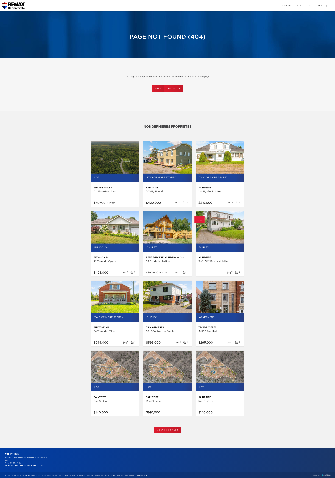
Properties (287, 6)
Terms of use (122, 475)
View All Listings (167, 430)
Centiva (326, 475)
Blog (299, 6)
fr (331, 6)
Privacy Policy (110, 475)
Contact (320, 6)
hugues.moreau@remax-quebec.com (27, 465)
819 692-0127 (15, 463)
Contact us (173, 89)
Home (158, 89)
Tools (309, 6)
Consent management (138, 475)
